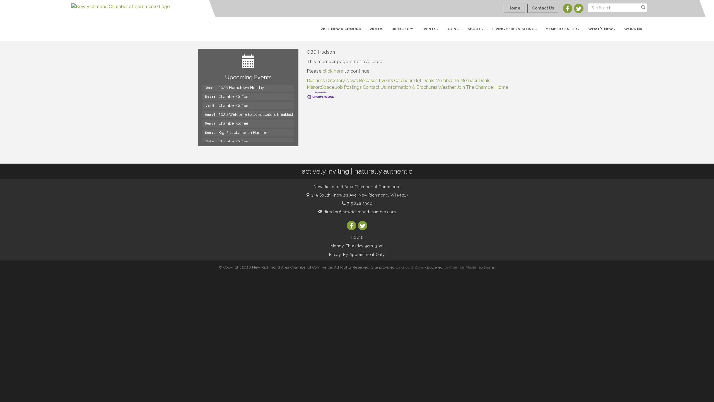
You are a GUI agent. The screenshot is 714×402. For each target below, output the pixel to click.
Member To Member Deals (462, 80)
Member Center (561, 29)
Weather (447, 87)
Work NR (633, 29)
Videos (376, 29)
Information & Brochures (412, 87)
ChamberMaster (463, 267)
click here (333, 71)
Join (451, 29)
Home (501, 87)
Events (428, 29)
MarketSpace (320, 87)
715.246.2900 (359, 203)
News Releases (362, 80)
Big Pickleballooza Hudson (242, 128)
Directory (402, 29)
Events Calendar (396, 80)
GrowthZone (412, 267)
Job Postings (348, 87)
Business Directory (326, 80)
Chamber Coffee (233, 92)
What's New (600, 29)
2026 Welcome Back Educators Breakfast (255, 110)
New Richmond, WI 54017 (359, 195)
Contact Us (374, 87)
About (474, 29)
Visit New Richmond (340, 29)
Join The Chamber (475, 87)
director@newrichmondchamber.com (359, 212)
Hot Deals (424, 80)
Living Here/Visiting (513, 29)
